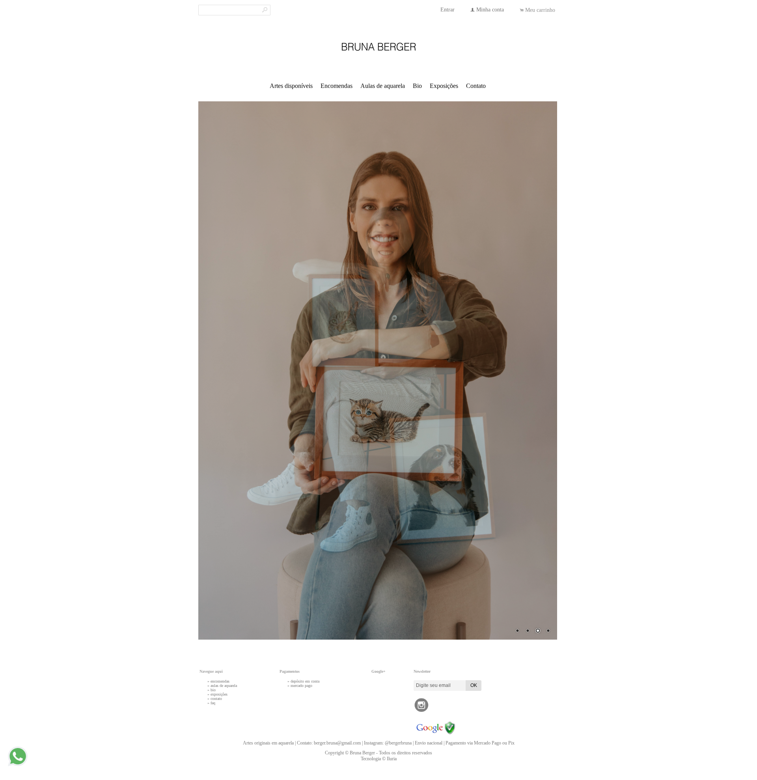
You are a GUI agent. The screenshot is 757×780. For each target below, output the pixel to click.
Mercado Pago (301, 685)
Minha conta (490, 10)
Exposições (444, 85)
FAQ (213, 703)
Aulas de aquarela (382, 85)
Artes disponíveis (291, 85)
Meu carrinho (540, 10)
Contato (476, 85)
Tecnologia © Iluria (379, 758)
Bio (417, 85)
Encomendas (336, 85)
